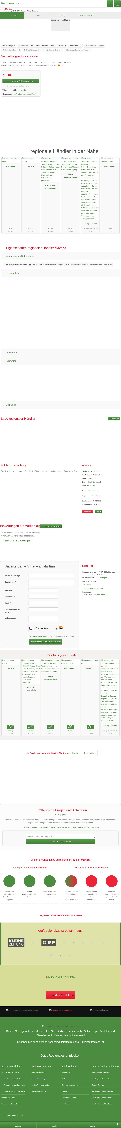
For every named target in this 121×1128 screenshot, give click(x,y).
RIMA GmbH (10, 166)
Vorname (8, 590)
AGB (63, 1079)
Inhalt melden (90, 753)
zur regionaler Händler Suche (2, 10)
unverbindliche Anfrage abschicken (45, 641)
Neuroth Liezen (110, 166)
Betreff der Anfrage (12, 576)
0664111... (13, 90)
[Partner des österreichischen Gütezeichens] (99, 1010)
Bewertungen (85, 15)
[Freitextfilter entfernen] (110, 3)
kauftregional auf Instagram (102, 1091)
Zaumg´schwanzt (90, 224)
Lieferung (11, 361)
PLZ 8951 (96, 475)
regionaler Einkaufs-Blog (101, 1072)
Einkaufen (11, 352)
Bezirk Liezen (96, 496)
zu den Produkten (62, 995)
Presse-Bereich (98, 1085)
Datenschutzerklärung (40, 636)
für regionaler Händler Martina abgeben (9, 895)
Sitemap (65, 1091)
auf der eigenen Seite (91, 895)
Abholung (11, 405)
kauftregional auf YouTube (102, 1104)
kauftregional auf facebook (102, 1098)
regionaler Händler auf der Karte (16, 86)
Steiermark (97, 482)
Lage (37, 15)
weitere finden (29, 894)
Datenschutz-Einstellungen (11, 1104)
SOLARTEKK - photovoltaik (50, 187)
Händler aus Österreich (10, 1072)
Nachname (9, 597)
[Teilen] (112, 1125)
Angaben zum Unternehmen (20, 256)
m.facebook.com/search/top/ (24, 94)
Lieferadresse (10, 618)
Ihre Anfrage (10, 582)
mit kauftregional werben (41, 1085)
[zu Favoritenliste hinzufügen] (3, 22)
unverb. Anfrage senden (22, 81)
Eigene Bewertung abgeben (51, 526)
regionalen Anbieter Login (13, 1115)
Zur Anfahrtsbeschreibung (93, 588)
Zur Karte (87, 585)
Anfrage (110, 15)
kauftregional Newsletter (101, 1079)
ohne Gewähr (72, 753)
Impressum (66, 1072)
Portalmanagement (69, 1098)
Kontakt (98, 512)
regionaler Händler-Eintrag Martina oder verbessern (71, 895)
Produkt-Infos (13, 273)
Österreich (91, 485)
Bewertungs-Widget (39, 1091)
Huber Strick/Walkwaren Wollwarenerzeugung (70, 176)
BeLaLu (31, 166)
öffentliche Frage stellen (61, 842)
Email (7, 603)
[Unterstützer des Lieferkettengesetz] (22, 1010)
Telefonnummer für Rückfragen (12, 611)
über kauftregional (8, 1098)
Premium (116, 149)
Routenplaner (114, 419)
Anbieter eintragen (38, 1072)
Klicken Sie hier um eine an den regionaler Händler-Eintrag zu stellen (61, 827)
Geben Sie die (17, 541)
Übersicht (13, 15)
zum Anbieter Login (39, 1079)
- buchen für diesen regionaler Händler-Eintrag (111, 895)
